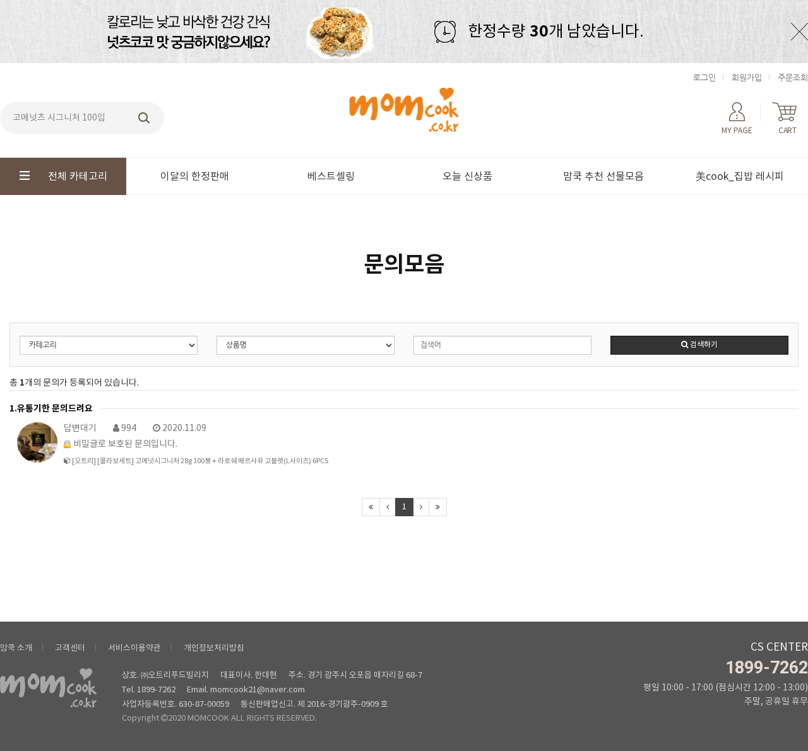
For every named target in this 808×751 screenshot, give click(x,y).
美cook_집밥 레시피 (740, 176)
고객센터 (70, 648)
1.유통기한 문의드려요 (51, 408)
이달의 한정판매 (194, 176)
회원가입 (747, 77)
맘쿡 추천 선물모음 (603, 176)
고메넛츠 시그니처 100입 (59, 118)
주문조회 (793, 77)
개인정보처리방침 (214, 648)
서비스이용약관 (134, 648)
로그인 (704, 77)
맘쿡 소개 (16, 648)
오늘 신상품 (467, 176)
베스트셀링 (331, 176)
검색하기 (703, 345)
